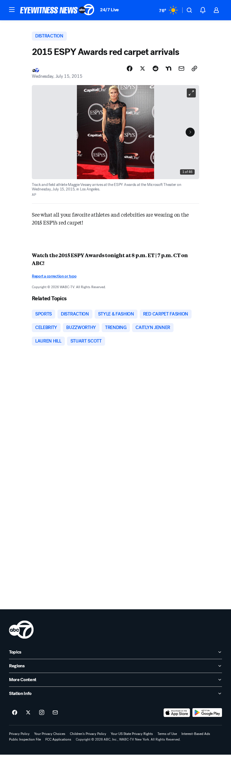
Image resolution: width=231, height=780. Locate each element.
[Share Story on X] (142, 68)
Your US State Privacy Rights (132, 733)
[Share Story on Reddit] (155, 68)
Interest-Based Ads (195, 733)
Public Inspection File (25, 739)
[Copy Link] (194, 68)
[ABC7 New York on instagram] (41, 712)
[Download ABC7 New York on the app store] (176, 712)
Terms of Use (167, 733)
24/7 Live (109, 10)
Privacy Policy (19, 733)
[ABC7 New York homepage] (57, 10)
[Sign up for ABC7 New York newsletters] (55, 712)
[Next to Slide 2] (190, 132)
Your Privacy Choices (49, 733)
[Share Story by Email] (181, 68)
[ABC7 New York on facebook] (14, 712)
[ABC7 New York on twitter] (28, 712)
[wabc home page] (21, 630)
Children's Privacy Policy (88, 733)
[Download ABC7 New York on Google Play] (207, 712)
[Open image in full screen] (191, 92)
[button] (12, 9)
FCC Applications (58, 739)
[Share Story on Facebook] (129, 68)
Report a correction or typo (54, 276)
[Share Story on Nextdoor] (168, 68)
